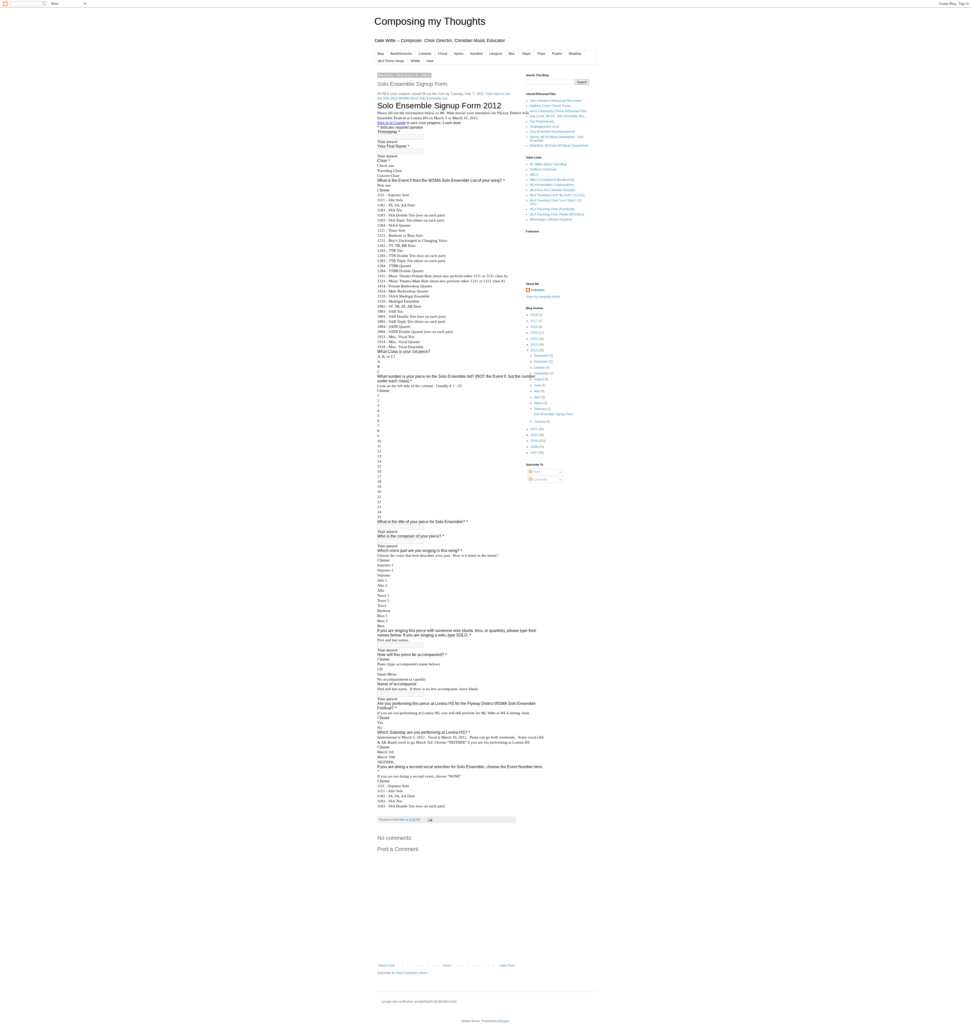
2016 (534, 327)
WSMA (415, 61)
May (537, 391)
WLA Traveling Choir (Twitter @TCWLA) (557, 214)
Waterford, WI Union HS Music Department (559, 145)
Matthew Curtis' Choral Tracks (550, 106)
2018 (534, 315)
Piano (541, 53)
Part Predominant (542, 121)
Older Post (507, 965)
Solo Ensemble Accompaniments (552, 131)
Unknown (537, 290)
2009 (534, 441)
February (540, 409)
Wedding (575, 53)
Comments (539, 479)
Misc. (512, 53)
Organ (526, 53)
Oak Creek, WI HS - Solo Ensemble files (557, 116)
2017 (534, 321)
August (539, 379)
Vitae (430, 61)
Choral (442, 53)
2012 (534, 350)
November (541, 361)
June (538, 385)
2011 (534, 429)
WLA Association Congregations (552, 185)
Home (447, 965)
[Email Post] (429, 819)
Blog (381, 53)
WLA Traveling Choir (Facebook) (552, 209)
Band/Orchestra (401, 53)
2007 (534, 452)
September (542, 373)
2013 (534, 344)
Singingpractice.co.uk (544, 126)
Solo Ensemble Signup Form (553, 414)
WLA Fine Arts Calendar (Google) (552, 190)
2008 (534, 447)
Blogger (504, 1021)
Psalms (557, 53)
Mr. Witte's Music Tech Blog (548, 164)
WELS (534, 174)
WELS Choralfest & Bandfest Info (552, 180)
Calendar (424, 53)
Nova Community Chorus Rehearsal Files (558, 111)
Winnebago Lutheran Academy (551, 219)
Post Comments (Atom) (412, 973)
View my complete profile (543, 297)
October (540, 367)
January (540, 421)
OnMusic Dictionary (543, 169)
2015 (534, 332)
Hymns (459, 53)
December (541, 355)
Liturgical (495, 53)
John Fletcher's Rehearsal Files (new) (556, 101)
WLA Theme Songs (391, 61)
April (537, 397)
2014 (534, 339)
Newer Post (386, 965)
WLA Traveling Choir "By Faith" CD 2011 (557, 195)
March (538, 403)
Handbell (476, 53)
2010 (534, 435)
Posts (536, 472)
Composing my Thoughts (430, 21)
